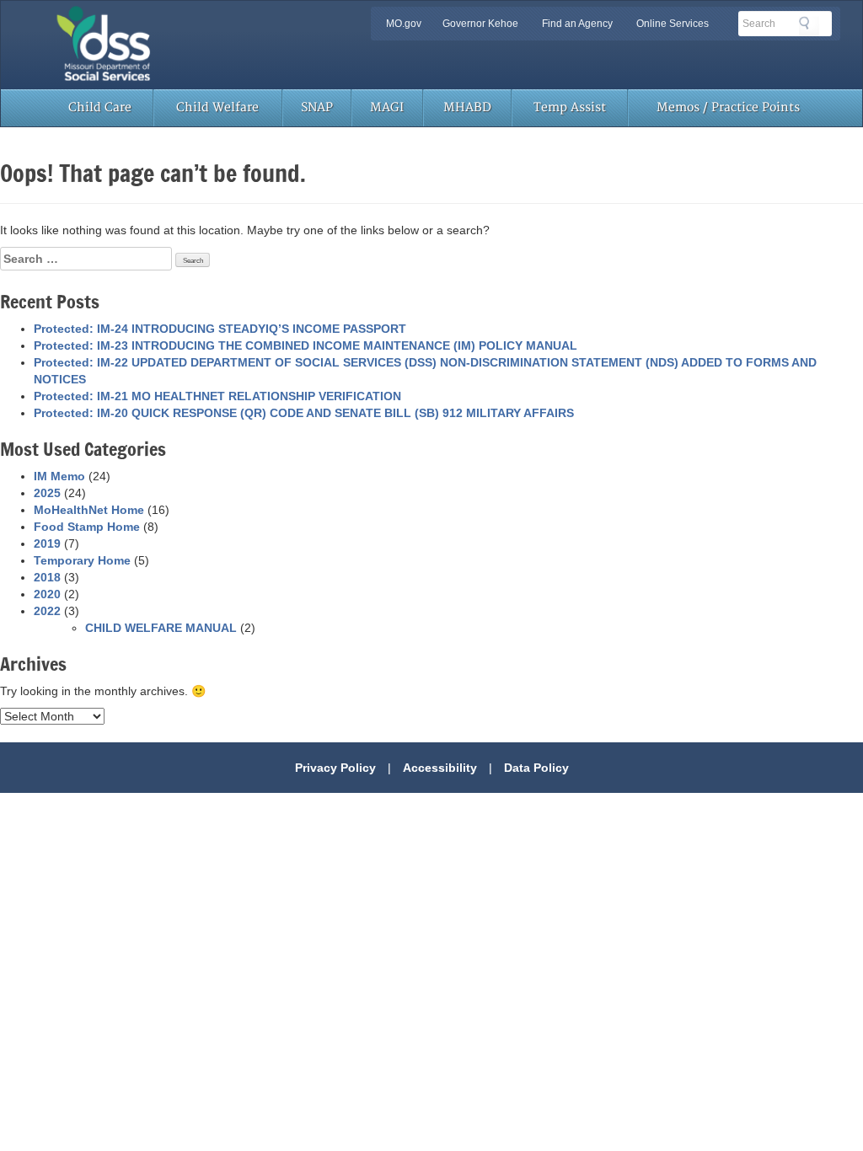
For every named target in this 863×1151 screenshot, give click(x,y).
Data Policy (536, 767)
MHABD (467, 107)
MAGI (387, 107)
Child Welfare (217, 107)
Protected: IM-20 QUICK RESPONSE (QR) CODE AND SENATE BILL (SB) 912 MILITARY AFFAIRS (304, 413)
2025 (47, 493)
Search (809, 26)
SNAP (317, 107)
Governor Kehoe (480, 23)
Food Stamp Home (87, 526)
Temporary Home (82, 560)
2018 (47, 577)
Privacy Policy (335, 767)
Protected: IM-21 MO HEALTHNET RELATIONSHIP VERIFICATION (217, 396)
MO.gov (403, 23)
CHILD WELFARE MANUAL (161, 627)
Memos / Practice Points (728, 107)
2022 (47, 611)
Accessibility (440, 767)
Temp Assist (569, 107)
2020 (47, 594)
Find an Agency (577, 23)
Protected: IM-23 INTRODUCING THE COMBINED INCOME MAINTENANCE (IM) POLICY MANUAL (305, 345)
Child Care (99, 107)
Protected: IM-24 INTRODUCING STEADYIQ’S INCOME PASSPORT (220, 328)
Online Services (672, 23)
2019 (47, 543)
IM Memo (59, 476)
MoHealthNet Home (89, 510)
